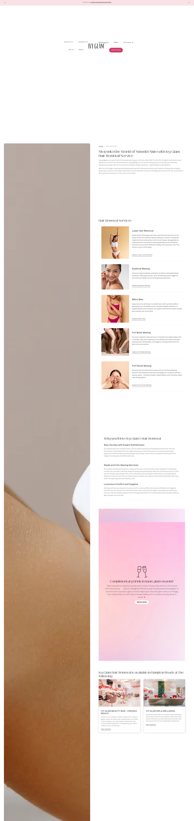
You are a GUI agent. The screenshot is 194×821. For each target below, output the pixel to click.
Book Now (116, 50)
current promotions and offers (101, 2)
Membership (103, 42)
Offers (116, 42)
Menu (81, 50)
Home (101, 146)
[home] (97, 46)
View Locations (106, 729)
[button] (5, 3)
